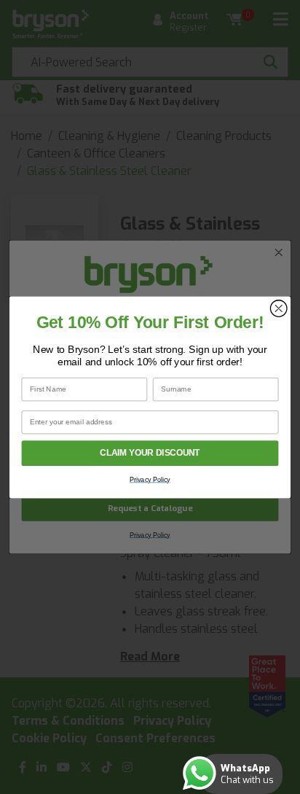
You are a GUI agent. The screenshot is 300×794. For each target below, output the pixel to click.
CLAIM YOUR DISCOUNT (150, 453)
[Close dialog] (278, 308)
